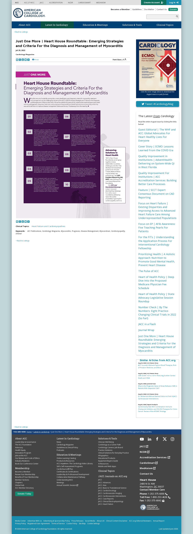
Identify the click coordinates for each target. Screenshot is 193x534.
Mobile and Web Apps (107, 466)
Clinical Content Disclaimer (116, 521)
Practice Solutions (105, 450)
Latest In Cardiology (68, 438)
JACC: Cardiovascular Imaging (110, 493)
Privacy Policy (20, 523)
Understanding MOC (65, 480)
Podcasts (60, 450)
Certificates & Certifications (67, 472)
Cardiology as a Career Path (109, 444)
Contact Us (146, 473)
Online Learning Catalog (66, 458)
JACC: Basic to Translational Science (112, 488)
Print (37, 60)
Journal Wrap (146, 330)
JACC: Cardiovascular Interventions (112, 496)
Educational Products (106, 458)
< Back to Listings (21, 32)
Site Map (82, 523)
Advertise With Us (35, 521)
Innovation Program (23, 453)
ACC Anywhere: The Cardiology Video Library (75, 463)
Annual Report (158, 521)
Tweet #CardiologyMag (158, 104)
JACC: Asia (102, 485)
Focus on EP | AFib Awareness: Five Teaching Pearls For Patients (156, 227)
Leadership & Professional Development (73, 474)
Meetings (60, 482)
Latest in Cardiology (41, 432)
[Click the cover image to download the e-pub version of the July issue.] (157, 66)
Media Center (20, 521)
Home (29, 432)
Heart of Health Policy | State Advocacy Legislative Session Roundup (156, 297)
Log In (172, 2)
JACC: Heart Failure (105, 504)
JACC (100, 480)
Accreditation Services (153, 457)
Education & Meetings (69, 454)
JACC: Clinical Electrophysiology (110, 501)
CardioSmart (147, 462)
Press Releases (77, 521)
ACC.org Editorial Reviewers (140, 521)
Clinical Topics (106, 471)
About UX (100, 521)
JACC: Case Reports (106, 499)
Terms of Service (58, 523)
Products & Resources (65, 461)
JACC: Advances (104, 482)
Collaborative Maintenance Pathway (71, 477)
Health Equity (20, 450)
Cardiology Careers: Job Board (110, 447)
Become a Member (22, 472)
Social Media (90, 521)
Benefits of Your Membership (27, 477)
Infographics (103, 455)
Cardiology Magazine (65, 444)
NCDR (143, 451)
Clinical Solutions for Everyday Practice (113, 453)
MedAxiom (146, 468)
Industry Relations (22, 461)
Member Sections (22, 480)
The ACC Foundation (23, 444)
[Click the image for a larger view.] (73, 141)
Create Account (152, 2)
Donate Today (24, 493)
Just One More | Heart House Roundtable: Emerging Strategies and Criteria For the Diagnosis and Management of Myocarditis (157, 343)
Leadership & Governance (25, 442)
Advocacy (19, 447)
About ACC (21, 438)
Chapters (18, 482)
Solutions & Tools (107, 438)
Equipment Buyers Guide (108, 461)
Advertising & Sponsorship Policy (56, 521)
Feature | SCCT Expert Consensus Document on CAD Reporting (156, 193)
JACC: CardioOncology (107, 490)
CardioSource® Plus (65, 469)
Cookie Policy (71, 523)
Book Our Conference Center (26, 463)
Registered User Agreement (39, 523)
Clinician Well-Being (106, 442)
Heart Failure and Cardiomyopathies (48, 226)
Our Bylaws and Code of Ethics (27, 458)
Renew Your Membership (25, 474)
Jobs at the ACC (21, 455)
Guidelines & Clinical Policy (67, 447)
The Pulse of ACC (148, 271)
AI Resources (103, 463)
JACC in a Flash (147, 324)
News (59, 442)
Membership (22, 468)
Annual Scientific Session (66, 485)
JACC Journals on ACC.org (112, 476)
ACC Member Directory (24, 488)
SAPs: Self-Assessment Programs (70, 466)
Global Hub (19, 485)
